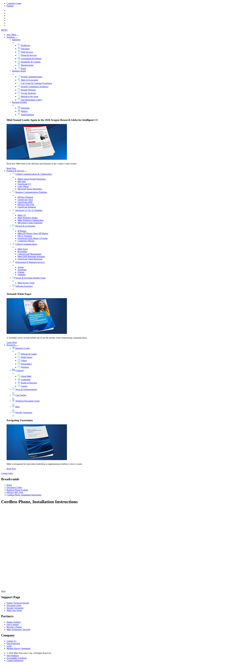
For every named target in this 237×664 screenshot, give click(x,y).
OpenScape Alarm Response (30, 259)
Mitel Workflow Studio (28, 218)
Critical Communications (26, 244)
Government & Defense (31, 58)
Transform (22, 269)
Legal (9, 646)
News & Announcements (26, 389)
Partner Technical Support (18, 603)
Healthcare (25, 45)
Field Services (27, 52)
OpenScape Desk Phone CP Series (33, 238)
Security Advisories (23, 412)
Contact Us (11, 641)
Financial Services (29, 55)
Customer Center (14, 3)
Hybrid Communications (31, 77)
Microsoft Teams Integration (30, 189)
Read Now (11, 168)
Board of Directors (29, 383)
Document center (14, 605)
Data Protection (13, 643)
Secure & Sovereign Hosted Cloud (30, 278)
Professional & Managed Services (30, 262)
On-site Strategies (28, 93)
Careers (24, 386)
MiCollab (22, 181)
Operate (21, 272)
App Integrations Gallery (31, 100)
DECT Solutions (25, 236)
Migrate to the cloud (29, 96)
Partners (10, 6)
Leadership (25, 379)
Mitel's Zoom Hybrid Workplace (32, 179)
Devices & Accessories (25, 226)
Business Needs (19, 71)
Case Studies (20, 395)
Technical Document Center (27, 401)
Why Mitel (11, 35)
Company (19, 370)
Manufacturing (27, 65)
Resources (11, 345)
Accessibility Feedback (17, 658)
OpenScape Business (27, 207)
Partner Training (14, 622)
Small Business (27, 114)
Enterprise (25, 108)
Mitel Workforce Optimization (31, 220)
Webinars (25, 367)
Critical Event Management (29, 254)
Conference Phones (26, 241)
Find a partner (13, 624)
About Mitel (26, 376)
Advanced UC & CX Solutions (28, 210)
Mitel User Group (14, 610)
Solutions (11, 37)
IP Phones (22, 231)
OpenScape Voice (25, 199)
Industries (16, 39)
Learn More (12, 342)
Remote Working (28, 90)
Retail (23, 68)
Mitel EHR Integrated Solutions (31, 256)
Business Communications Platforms (31, 192)
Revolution (22, 251)
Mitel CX (22, 215)
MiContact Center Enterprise (30, 223)
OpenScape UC (24, 184)
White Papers (26, 357)
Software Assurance (24, 286)
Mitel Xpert (23, 249)
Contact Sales (7, 473)
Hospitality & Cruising (30, 62)
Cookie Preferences (15, 660)
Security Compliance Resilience (34, 86)
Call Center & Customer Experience (36, 83)
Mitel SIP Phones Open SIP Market (33, 233)
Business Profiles (19, 102)
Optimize (22, 274)
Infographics (26, 364)
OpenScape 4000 (25, 202)
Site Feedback (13, 655)
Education (25, 49)
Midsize (24, 111)
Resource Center (22, 348)
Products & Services (16, 171)
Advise (21, 267)
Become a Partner (14, 627)
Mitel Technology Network (18, 629)
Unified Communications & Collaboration (33, 174)
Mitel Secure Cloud (26, 283)
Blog (17, 407)
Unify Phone (23, 186)
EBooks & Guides (29, 354)
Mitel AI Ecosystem (29, 80)
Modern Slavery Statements (18, 648)
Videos (24, 360)
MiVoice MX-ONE (26, 204)
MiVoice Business (25, 197)
